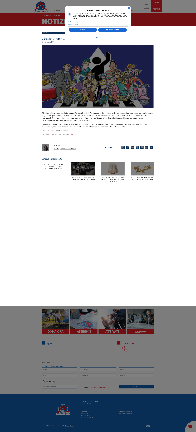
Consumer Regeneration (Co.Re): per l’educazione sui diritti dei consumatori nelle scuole (53, 166)
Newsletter (63, 33)
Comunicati (47, 15)
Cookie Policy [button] (74, 22)
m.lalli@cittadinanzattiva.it (65, 148)
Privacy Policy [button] (74, 24)
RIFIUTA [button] (83, 30)
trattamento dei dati (101, 387)
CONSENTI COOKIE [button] (112, 30)
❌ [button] (129, 8)
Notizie (57, 15)
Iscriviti (136, 387)
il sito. (72, 135)
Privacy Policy (69, 426)
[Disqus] (98, 219)
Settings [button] (98, 38)
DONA (156, 3)
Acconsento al (95, 387)
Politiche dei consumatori (50, 33)
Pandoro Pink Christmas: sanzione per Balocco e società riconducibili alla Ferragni (112, 179)
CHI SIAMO (57, 10)
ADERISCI (156, 9)
